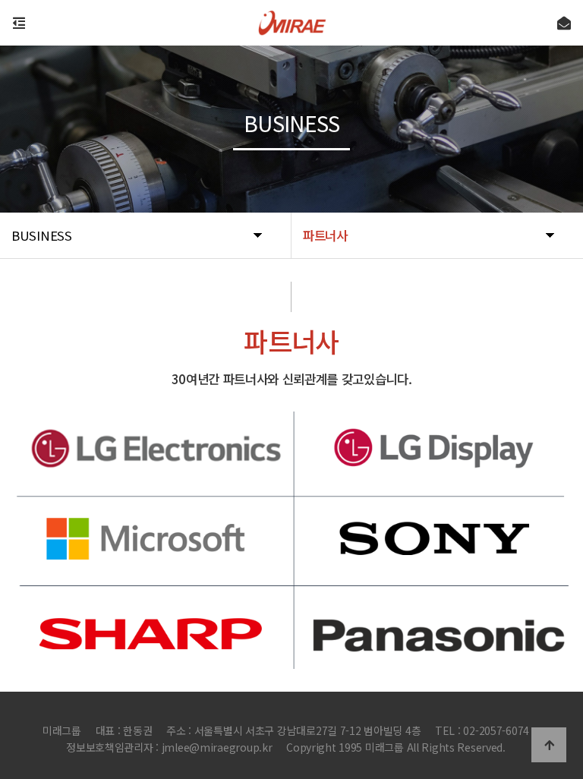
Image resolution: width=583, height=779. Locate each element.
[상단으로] (549, 745)
